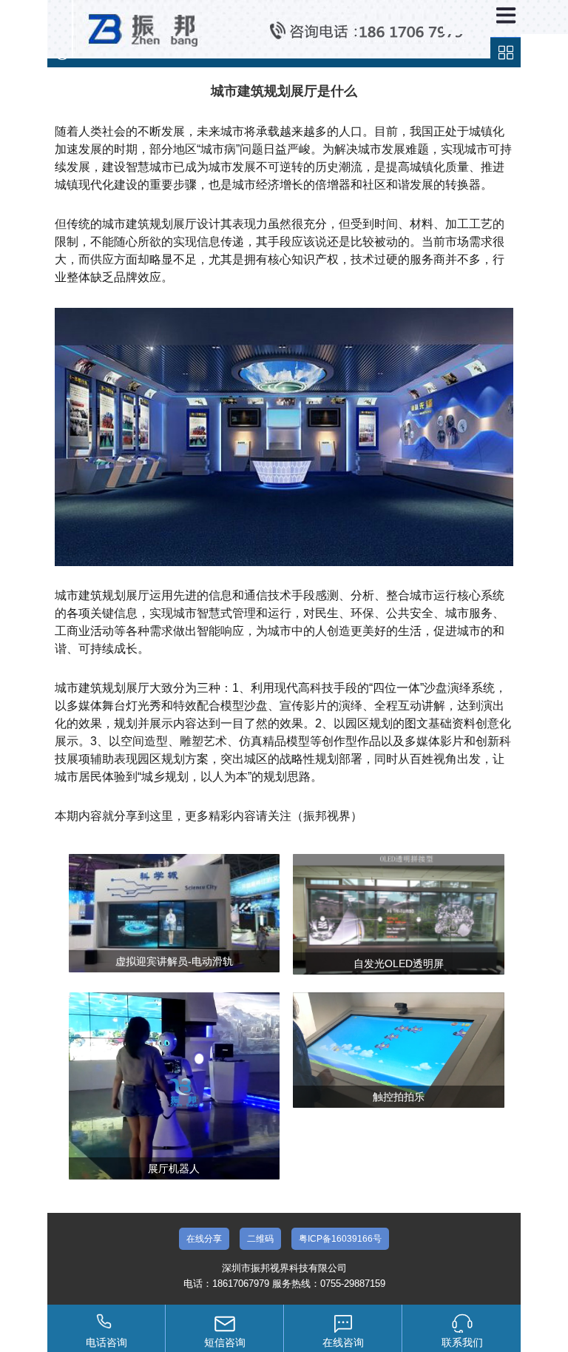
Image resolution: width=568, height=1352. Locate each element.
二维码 (260, 1239)
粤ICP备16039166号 (340, 1239)
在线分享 (204, 1239)
